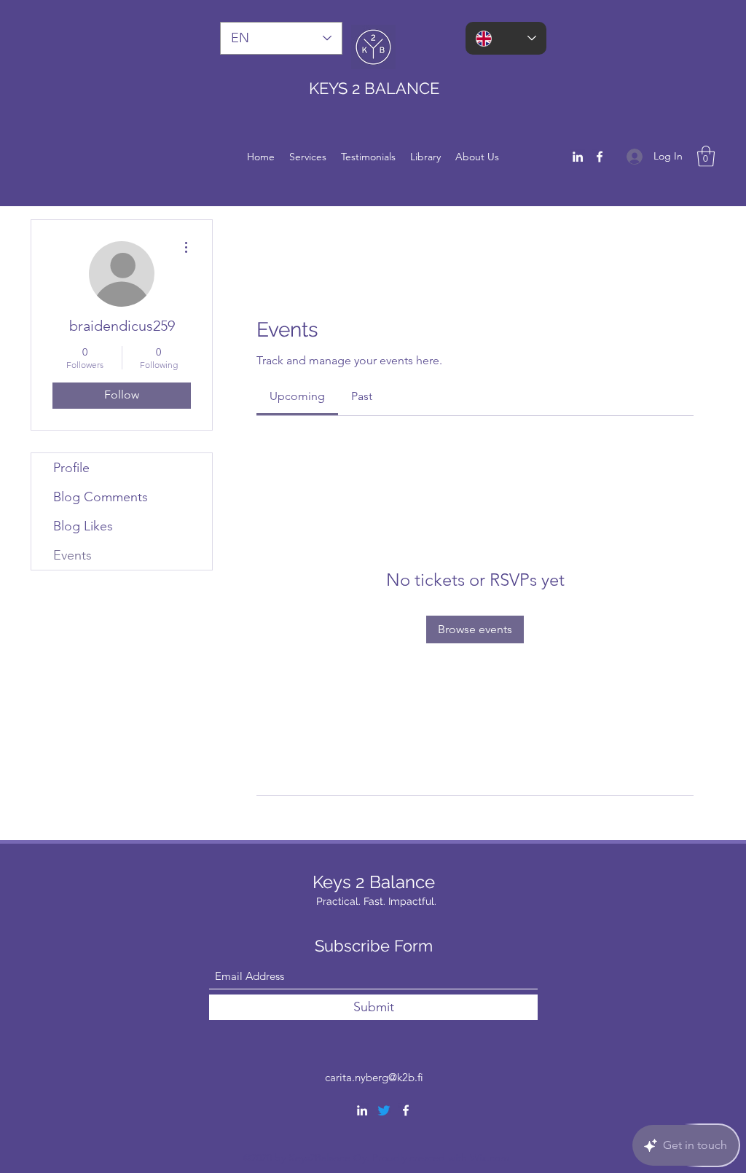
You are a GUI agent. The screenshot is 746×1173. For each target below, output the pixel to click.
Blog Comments (100, 497)
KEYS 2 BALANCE (376, 88)
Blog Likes (83, 526)
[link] (297, 396)
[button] (706, 156)
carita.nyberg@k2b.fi (374, 1077)
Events (72, 555)
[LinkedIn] (577, 156)
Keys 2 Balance (376, 881)
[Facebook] (599, 156)
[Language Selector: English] (506, 38)
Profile (71, 468)
